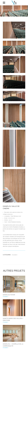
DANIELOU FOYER (9, 295)
